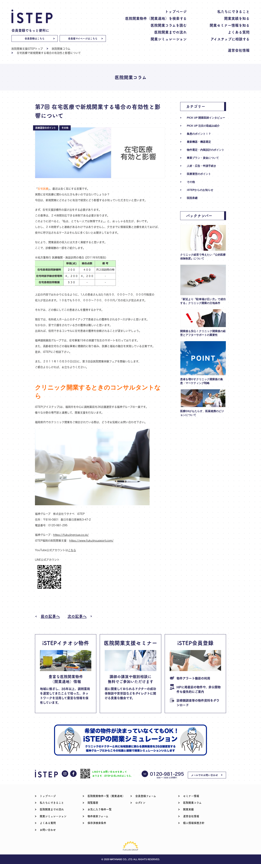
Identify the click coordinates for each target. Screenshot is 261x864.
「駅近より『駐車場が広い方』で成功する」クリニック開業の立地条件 (203, 301)
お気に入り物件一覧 (100, 809)
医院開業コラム (61, 48)
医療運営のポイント (199, 173)
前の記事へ (50, 616)
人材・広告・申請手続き (201, 165)
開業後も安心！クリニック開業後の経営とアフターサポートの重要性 (203, 333)
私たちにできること (233, 11)
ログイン (140, 802)
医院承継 (192, 197)
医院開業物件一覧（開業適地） (106, 796)
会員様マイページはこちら (82, 38)
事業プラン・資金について (203, 157)
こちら (72, 550)
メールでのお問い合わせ (204, 775)
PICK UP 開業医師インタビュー (206, 117)
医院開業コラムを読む (169, 25)
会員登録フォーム (145, 796)
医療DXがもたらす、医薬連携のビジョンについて (202, 413)
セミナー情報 (191, 796)
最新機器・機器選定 (199, 141)
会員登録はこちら (35, 38)
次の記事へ (77, 616)
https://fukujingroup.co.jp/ (71, 534)
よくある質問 (239, 32)
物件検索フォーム (98, 816)
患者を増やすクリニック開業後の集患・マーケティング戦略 (201, 381)
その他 (191, 181)
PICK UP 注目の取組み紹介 (203, 125)
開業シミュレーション (169, 39)
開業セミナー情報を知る (230, 25)
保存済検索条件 (97, 823)
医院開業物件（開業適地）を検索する (156, 18)
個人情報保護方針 (193, 823)
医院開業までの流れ (170, 32)
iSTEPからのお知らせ (200, 189)
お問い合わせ (48, 830)
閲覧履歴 (93, 802)
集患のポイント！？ (199, 133)
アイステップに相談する (230, 39)
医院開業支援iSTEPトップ (27, 48)
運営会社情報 (239, 50)
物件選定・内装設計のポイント (205, 149)
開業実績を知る (237, 18)
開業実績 (188, 809)
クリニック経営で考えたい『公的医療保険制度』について (203, 256)
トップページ (176, 11)
